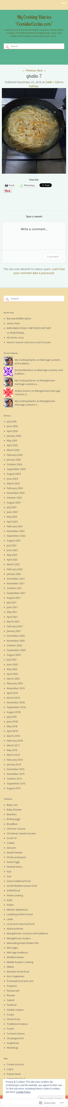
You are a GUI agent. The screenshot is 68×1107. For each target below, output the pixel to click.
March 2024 (13, 483)
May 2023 (12, 516)
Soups (10, 1014)
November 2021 (16, 583)
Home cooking (15, 895)
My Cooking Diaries (25, 360)
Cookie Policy (23, 1092)
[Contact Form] (43, 58)
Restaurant (13, 990)
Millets (10, 966)
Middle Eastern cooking (20, 962)
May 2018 (12, 726)
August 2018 (14, 712)
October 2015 (14, 778)
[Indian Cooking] (29, 54)
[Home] (37, 58)
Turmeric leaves (16, 1033)
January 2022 (14, 574)
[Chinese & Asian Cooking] (24, 54)
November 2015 (16, 774)
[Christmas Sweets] (18, 54)
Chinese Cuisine (16, 828)
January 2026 (14, 435)
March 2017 (13, 745)
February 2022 (15, 569)
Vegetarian (13, 1043)
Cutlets (11, 843)
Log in (10, 1069)
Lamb (10, 919)
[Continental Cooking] (13, 54)
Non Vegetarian (15, 976)
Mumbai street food (18, 971)
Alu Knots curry (15, 337)
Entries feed (14, 1074)
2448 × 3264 (53, 82)
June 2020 (12, 664)
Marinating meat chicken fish (23, 943)
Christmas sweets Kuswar (21, 833)
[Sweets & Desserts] (45, 54)
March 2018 (13, 736)
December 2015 (16, 769)
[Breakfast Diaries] (40, 54)
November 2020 (16, 640)
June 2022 (12, 550)
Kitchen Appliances (17, 909)
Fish (9, 871)
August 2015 (14, 788)
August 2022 (14, 540)
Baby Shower (14, 809)
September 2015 (16, 783)
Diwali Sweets (14, 852)
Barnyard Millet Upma (19, 318)
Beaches (12, 814)
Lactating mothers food (20, 914)
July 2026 (11, 421)
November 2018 (16, 702)
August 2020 (14, 654)
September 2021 (16, 593)
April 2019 (12, 693)
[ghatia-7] (34, 172)
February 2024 (15, 488)
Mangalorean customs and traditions (27, 933)
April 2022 (12, 559)
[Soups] (21, 58)
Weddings (12, 1047)
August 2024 (14, 473)
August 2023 (14, 502)
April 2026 (12, 431)
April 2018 (12, 731)
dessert (11, 847)
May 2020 (12, 669)
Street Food (13, 1019)
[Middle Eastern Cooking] (51, 54)
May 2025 (12, 440)
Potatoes (12, 986)
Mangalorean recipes (19, 938)
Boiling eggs (13, 819)
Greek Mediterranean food (22, 885)
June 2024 (12, 478)
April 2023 (12, 521)
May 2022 (12, 555)
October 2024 (14, 464)
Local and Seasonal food (20, 924)
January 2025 (14, 459)
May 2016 (12, 750)
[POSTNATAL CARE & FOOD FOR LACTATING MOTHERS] (56, 54)
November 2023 (16, 493)
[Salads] (26, 58)
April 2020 (12, 674)
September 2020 (16, 650)
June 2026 (12, 426)
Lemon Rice (13, 323)
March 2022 (13, 564)
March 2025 (13, 450)
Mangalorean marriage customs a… (35, 382)
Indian (10, 905)
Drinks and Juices (16, 857)
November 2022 (16, 531)
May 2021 (12, 612)
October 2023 (14, 497)
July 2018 (11, 716)
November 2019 (16, 688)
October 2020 (14, 645)
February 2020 (15, 683)
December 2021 (16, 578)
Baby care (12, 805)
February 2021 (15, 626)
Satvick (10, 1000)
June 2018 (12, 721)
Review (11, 995)
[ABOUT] (7, 54)
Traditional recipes (17, 1024)
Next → (41, 70)
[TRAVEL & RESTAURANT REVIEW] (62, 54)
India (9, 900)
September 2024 (16, 469)
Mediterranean (15, 957)
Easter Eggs (13, 862)
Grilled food (13, 890)
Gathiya (33, 86)
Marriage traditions (17, 952)
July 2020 (11, 659)
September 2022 (16, 535)
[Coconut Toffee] (48, 58)
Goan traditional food (19, 881)
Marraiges (12, 947)
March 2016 (13, 754)
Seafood (11, 1004)
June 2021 (12, 607)
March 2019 (13, 697)
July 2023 (11, 507)
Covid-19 (11, 838)
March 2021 (13, 621)
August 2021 (14, 597)
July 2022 (11, 545)
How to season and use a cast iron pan (29, 342)
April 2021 (12, 617)
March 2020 (13, 678)
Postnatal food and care (20, 981)
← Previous (29, 70)
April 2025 (12, 445)
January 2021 (14, 631)
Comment (53, 256)
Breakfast (12, 824)
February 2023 (15, 526)
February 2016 (15, 759)
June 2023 (12, 512)
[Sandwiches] (32, 58)
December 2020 (16, 635)
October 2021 (14, 588)
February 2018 (15, 740)
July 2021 (11, 602)
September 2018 (16, 707)
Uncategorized (15, 1038)
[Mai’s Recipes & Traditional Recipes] (34, 54)
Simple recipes (15, 1009)
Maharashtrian (15, 928)
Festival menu (14, 866)
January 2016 (14, 764)
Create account (15, 1064)
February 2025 (15, 455)
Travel (10, 1028)
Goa (9, 876)
